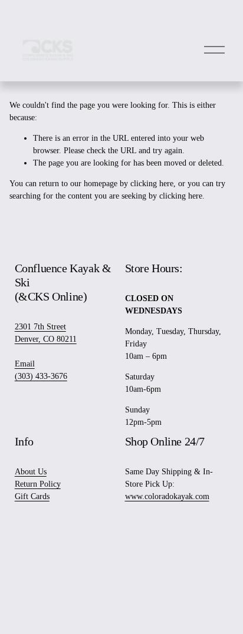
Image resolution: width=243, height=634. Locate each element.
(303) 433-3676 (41, 376)
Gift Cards (32, 496)
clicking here (151, 183)
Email (25, 363)
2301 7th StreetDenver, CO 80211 (46, 333)
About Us (31, 471)
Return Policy (38, 484)
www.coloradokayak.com (167, 496)
